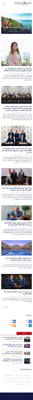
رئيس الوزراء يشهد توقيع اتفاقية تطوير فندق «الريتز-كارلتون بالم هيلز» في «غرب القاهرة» (16, 189)
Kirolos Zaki (11, 31)
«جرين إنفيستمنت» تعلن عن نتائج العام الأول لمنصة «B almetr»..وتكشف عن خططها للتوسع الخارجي (12, 361)
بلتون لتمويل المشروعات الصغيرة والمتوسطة (22, 378)
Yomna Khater (11, 73)
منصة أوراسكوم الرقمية (19, 383)
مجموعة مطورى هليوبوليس (11, 381)
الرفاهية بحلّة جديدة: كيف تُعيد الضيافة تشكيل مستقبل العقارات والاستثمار (18, 28)
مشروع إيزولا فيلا (7, 378)
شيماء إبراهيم (12, 227)
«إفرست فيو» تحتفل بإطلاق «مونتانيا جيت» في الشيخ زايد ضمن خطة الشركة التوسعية (13, 338)
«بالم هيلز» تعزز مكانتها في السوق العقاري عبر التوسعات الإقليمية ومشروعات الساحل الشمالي (18, 69)
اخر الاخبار (24, 333)
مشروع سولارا (22, 381)
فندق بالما (29, 381)
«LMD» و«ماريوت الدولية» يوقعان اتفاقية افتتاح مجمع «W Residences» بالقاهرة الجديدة (18, 224)
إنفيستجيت (14, 155)
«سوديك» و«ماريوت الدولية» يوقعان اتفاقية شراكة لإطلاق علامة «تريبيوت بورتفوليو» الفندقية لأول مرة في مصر (17, 150)
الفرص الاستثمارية (18, 375)
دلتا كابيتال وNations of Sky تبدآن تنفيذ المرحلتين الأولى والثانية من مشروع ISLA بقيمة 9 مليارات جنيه (12, 353)
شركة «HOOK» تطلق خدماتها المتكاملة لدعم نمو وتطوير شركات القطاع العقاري (13, 345)
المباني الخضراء (28, 375)
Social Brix (28, 383)
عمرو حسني (13, 112)
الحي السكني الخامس (8, 375)
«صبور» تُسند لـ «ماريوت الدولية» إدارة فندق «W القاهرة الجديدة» (18, 292)
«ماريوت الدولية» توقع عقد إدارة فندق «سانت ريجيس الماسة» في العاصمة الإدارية (18, 259)
